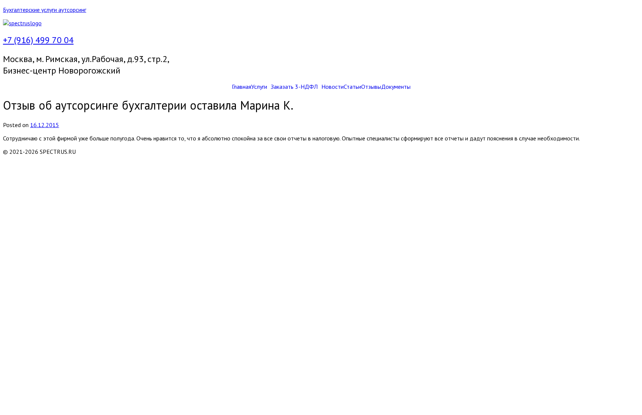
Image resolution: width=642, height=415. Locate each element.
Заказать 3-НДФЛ (294, 87)
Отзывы (371, 87)
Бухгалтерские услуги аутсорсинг (44, 9)
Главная (241, 87)
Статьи (352, 87)
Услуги (259, 87)
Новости (332, 87)
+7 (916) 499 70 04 (38, 40)
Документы (396, 87)
